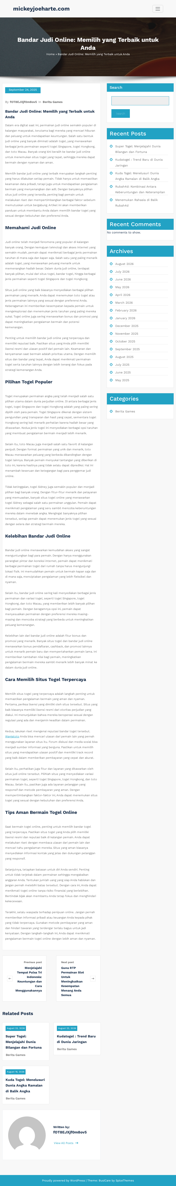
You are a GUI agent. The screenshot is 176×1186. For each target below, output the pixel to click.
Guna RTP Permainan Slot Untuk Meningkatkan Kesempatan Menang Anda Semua (72, 981)
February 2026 (126, 310)
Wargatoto (12, 736)
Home (50, 54)
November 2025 (126, 333)
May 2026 (122, 287)
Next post (67, 962)
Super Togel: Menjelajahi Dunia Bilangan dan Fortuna (24, 1042)
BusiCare (105, 1180)
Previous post (33, 962)
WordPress (77, 1180)
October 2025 (125, 341)
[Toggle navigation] (157, 8)
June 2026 (123, 279)
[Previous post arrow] (10, 978)
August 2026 (124, 264)
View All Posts (64, 1143)
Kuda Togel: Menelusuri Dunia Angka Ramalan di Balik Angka (25, 1085)
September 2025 (127, 349)
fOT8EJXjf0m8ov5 (23, 102)
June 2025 (123, 372)
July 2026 (122, 271)
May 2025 (122, 380)
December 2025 (126, 326)
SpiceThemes (124, 1180)
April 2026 (122, 295)
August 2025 (124, 357)
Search (116, 87)
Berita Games (52, 102)
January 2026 (125, 318)
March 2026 (124, 302)
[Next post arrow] (93, 978)
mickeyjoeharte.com (41, 8)
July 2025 (122, 364)
